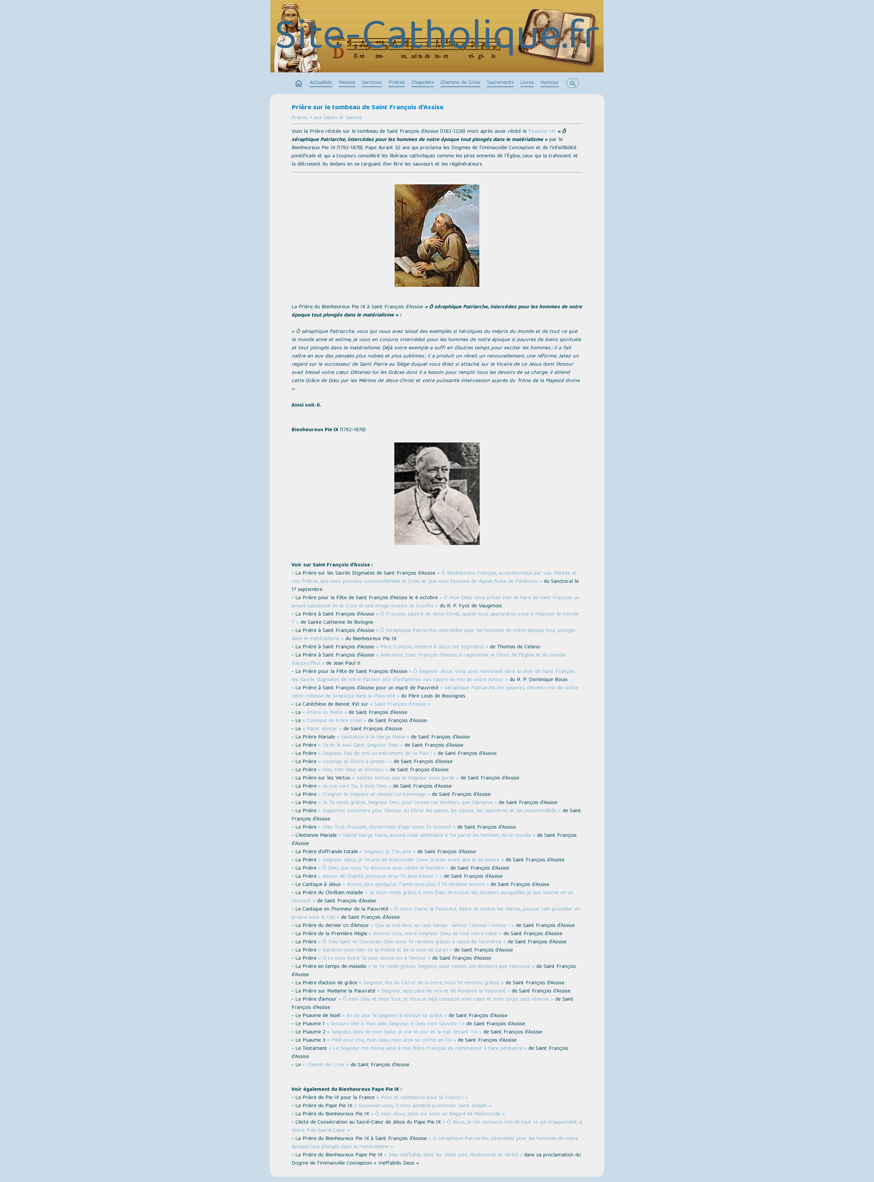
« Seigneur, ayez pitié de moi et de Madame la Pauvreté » (443, 991)
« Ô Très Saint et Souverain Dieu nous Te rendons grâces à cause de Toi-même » (412, 942)
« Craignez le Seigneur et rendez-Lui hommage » (374, 795)
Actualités (321, 83)
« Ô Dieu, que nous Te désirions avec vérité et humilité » (383, 868)
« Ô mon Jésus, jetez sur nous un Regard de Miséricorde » (438, 1114)
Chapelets (422, 83)
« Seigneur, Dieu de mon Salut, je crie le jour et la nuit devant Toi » (404, 1032)
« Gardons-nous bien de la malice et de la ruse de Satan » (385, 950)
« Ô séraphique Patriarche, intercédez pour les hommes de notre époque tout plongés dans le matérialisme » (435, 1143)
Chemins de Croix (460, 83)
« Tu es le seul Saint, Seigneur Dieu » (360, 745)
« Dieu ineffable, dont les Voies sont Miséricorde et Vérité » (453, 1155)
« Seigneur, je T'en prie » (387, 852)
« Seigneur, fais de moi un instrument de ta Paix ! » (377, 754)
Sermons (372, 83)
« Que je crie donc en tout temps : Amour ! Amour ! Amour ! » (442, 926)
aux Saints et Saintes (338, 118)
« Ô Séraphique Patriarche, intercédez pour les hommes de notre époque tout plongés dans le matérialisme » (433, 635)
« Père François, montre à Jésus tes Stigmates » (432, 647)
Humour (549, 83)
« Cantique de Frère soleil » (334, 721)
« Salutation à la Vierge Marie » (373, 737)
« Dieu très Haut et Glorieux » (353, 770)
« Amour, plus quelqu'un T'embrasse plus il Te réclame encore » (415, 885)
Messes (347, 83)
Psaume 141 (542, 132)
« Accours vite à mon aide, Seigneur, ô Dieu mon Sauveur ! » (395, 1024)
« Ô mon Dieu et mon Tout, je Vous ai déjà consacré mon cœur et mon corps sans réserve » (445, 999)
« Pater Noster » (322, 729)
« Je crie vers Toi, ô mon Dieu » (354, 786)
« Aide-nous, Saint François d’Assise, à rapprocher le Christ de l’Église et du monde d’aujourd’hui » (428, 660)
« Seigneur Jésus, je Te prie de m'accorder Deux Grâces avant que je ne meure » (411, 860)
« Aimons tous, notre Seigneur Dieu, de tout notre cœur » (435, 934)
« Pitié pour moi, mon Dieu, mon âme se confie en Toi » (391, 1040)
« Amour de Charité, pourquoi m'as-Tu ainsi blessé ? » (380, 877)
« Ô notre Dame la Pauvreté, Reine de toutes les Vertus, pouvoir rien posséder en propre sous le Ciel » (436, 914)
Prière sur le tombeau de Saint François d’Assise (367, 108)
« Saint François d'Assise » (400, 704)
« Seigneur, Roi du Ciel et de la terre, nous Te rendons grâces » (431, 983)
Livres (527, 83)
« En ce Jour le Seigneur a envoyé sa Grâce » (394, 1016)
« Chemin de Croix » (325, 1065)
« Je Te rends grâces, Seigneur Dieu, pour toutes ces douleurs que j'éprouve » (407, 803)
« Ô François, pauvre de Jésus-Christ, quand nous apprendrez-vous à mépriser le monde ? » (435, 619)
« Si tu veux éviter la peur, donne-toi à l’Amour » (374, 958)
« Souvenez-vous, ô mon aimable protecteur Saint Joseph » (422, 1106)
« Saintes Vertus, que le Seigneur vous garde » (405, 778)
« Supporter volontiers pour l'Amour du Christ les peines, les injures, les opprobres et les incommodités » (439, 811)
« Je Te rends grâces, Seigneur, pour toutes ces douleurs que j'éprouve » (451, 967)
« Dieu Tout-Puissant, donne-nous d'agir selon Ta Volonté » (386, 827)
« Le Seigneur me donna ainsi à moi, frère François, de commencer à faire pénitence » (428, 1049)
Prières (397, 83)
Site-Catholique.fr (437, 39)
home (298, 83)
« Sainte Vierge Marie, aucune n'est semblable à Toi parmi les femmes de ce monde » (436, 836)
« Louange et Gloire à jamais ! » (355, 762)
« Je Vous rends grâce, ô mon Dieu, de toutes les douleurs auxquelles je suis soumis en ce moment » (432, 897)
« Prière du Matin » (325, 713)
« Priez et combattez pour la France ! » (422, 1098)
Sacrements (500, 83)
